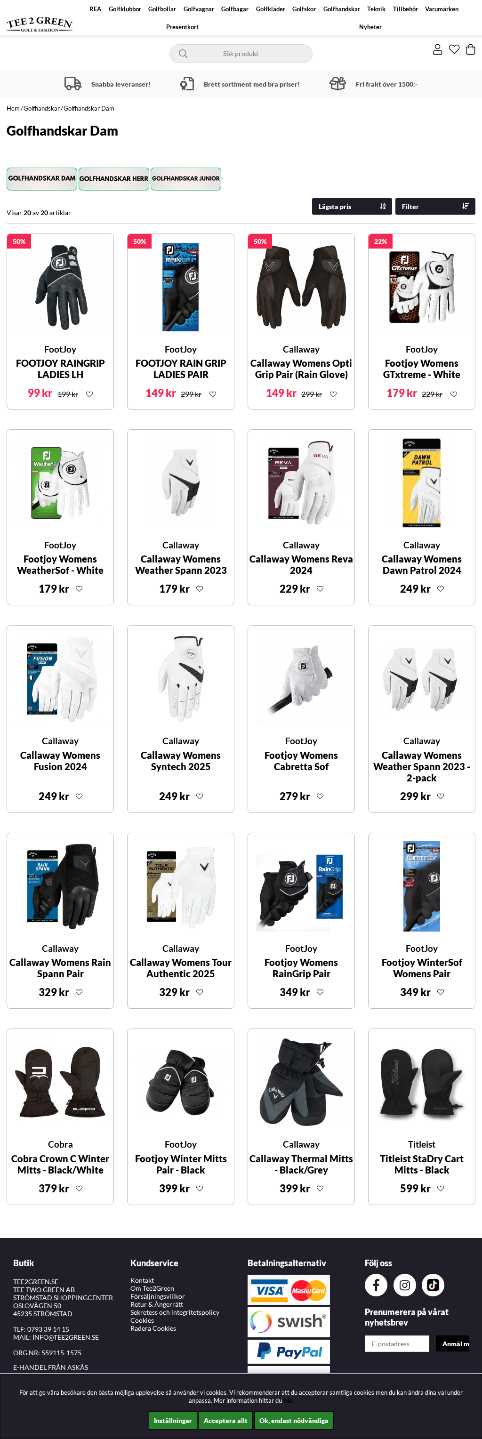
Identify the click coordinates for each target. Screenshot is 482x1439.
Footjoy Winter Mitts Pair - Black (181, 1164)
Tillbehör (405, 9)
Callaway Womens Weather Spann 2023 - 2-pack (421, 766)
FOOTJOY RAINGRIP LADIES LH (60, 368)
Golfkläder (270, 9)
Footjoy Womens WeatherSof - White (60, 564)
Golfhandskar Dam (89, 108)
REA (95, 9)
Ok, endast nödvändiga (294, 1420)
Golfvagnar (199, 9)
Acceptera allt (226, 1420)
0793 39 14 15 (48, 1329)
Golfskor (304, 9)
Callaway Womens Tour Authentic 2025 (181, 968)
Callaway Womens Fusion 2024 (60, 760)
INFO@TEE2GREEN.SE (65, 1337)
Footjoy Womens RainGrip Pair (301, 968)
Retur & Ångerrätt (156, 1304)
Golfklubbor (125, 9)
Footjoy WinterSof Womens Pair (422, 968)
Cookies (142, 1320)
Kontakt (142, 1280)
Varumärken (441, 9)
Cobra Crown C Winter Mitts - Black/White (60, 1164)
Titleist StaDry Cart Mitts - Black (422, 1164)
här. (288, 1400)
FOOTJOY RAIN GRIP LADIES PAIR (181, 368)
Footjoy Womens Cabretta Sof (301, 760)
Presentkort (182, 27)
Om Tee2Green (152, 1288)
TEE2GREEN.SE (35, 1282)
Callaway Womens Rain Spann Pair (60, 968)
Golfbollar (162, 9)
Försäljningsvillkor (157, 1296)
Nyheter (370, 27)
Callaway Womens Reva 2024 (301, 564)
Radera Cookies (153, 1328)
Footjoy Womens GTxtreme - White (421, 368)
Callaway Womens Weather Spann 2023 (181, 564)
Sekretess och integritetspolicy (174, 1312)
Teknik (376, 9)
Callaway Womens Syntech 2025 (181, 760)
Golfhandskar (341, 9)
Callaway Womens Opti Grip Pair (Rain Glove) (301, 368)
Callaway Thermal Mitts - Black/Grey (301, 1164)
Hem (13, 108)
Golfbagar (235, 9)
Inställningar (173, 1420)
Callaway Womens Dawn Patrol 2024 (422, 564)
